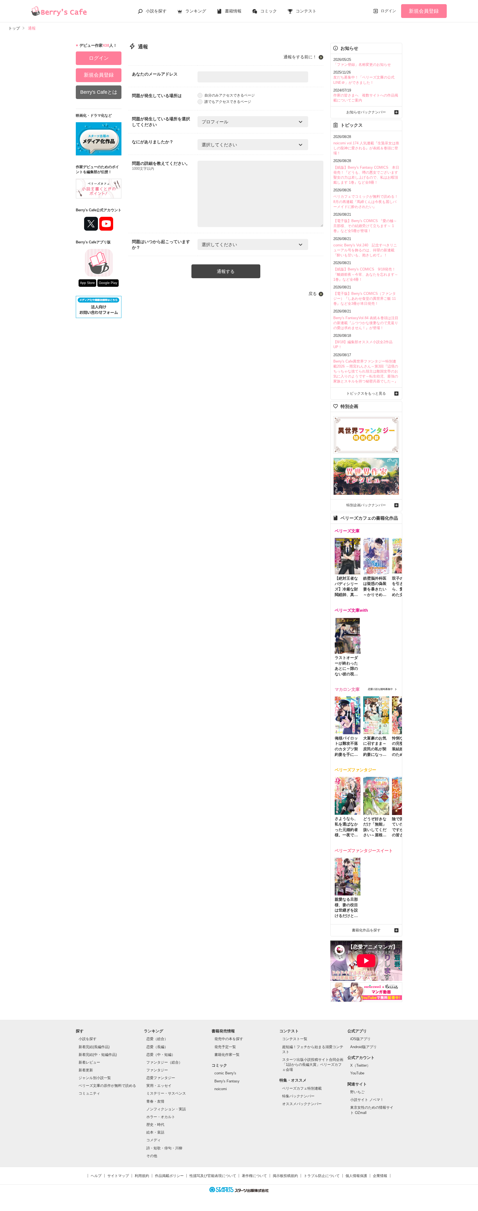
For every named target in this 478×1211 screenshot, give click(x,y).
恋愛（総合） (157, 1039)
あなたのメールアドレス (155, 74)
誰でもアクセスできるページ (227, 102)
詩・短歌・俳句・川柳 (164, 1148)
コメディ (153, 1140)
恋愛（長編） (157, 1047)
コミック (268, 11)
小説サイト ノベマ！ (367, 1100)
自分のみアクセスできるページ (229, 95)
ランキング (195, 11)
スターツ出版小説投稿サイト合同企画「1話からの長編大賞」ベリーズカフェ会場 (312, 1065)
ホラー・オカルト (160, 1117)
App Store (87, 283)
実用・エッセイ (159, 1086)
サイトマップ (118, 1176)
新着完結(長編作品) (94, 1047)
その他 (151, 1156)
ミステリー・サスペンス (166, 1093)
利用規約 (142, 1176)
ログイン (388, 11)
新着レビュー (89, 1062)
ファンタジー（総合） (164, 1062)
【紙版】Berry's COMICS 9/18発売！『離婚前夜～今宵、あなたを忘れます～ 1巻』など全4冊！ (365, 274)
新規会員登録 (424, 11)
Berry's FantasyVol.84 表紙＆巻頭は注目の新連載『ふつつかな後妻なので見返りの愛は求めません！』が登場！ (365, 323)
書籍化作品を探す (366, 930)
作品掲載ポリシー (169, 1176)
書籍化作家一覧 (227, 1055)
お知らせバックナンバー (366, 112)
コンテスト (306, 11)
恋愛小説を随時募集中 (380, 689)
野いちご (357, 1092)
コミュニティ (89, 1093)
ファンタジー (157, 1070)
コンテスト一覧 (294, 1039)
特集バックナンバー (298, 1096)
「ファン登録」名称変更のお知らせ (362, 64)
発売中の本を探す (228, 1039)
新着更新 (86, 1070)
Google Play (108, 283)
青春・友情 (155, 1101)
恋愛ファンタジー (160, 1078)
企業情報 (380, 1176)
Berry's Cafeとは (98, 92)
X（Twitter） (360, 1065)
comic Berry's (225, 1073)
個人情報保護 (356, 1176)
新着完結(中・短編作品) (98, 1055)
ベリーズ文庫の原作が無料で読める (107, 1086)
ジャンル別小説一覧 (95, 1078)
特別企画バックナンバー (366, 505)
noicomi (220, 1089)
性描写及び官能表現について (212, 1176)
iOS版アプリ (360, 1039)
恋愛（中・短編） (160, 1055)
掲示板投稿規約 (285, 1176)
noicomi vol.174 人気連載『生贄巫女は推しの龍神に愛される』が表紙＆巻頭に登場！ (366, 148)
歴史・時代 (155, 1125)
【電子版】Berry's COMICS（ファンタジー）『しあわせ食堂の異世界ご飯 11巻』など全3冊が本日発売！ (364, 298)
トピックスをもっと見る (366, 393)
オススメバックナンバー (302, 1104)
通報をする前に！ (300, 56)
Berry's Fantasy (227, 1081)
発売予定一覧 (225, 1047)
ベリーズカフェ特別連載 (302, 1088)
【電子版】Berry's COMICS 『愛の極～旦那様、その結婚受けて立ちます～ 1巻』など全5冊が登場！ (365, 226)
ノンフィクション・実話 (166, 1109)
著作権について (254, 1176)
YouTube (357, 1073)
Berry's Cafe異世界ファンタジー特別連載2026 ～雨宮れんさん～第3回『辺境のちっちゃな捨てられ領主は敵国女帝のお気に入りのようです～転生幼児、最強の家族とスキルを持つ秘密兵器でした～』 (365, 371)
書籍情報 (233, 11)
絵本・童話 (155, 1132)
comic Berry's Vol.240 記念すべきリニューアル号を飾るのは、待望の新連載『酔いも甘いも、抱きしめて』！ (365, 250)
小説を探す (156, 11)
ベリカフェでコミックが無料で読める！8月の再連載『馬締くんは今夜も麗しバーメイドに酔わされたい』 (365, 201)
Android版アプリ (363, 1047)
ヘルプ (96, 1176)
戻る (312, 293)
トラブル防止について (322, 1176)
